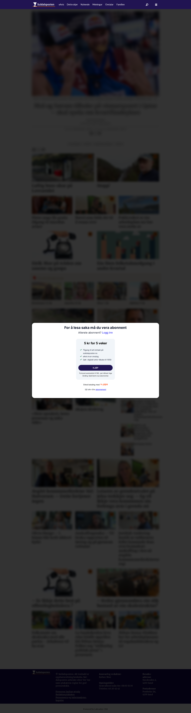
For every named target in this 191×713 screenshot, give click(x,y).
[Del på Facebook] (91, 133)
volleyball (74, 144)
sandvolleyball (103, 144)
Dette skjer (72, 4)
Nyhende (85, 4)
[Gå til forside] (43, 4)
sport (87, 144)
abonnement (101, 389)
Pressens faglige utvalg (68, 691)
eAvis (61, 4)
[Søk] (147, 4)
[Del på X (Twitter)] (95, 133)
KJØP (95, 367)
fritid (119, 144)
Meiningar (97, 4)
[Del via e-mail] (99, 133)
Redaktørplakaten (65, 694)
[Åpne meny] (156, 5)
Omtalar (109, 4)
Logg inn (95, 332)
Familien (121, 4)
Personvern (62, 697)
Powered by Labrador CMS (95, 709)
